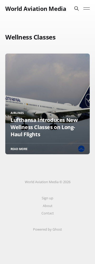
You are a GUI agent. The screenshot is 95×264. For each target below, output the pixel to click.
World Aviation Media (35, 8)
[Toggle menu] (87, 8)
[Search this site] (76, 8)
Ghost (57, 229)
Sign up (47, 198)
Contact (47, 213)
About (48, 205)
